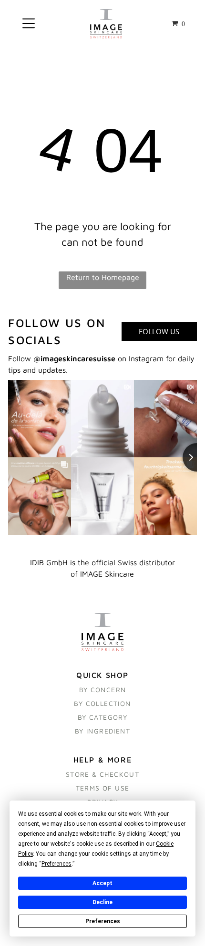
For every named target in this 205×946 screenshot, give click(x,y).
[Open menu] (28, 24)
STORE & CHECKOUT (102, 774)
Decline (102, 902)
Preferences (102, 921)
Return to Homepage (102, 277)
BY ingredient (102, 731)
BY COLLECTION (102, 703)
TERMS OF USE (103, 788)
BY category (102, 717)
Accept (102, 883)
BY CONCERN (102, 689)
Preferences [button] (56, 863)
